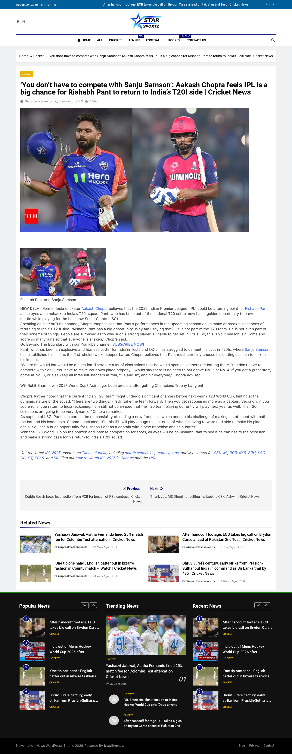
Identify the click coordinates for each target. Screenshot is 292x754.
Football (153, 40)
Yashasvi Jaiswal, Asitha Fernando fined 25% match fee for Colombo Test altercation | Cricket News (144, 671)
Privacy (254, 745)
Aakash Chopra (94, 308)
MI (225, 453)
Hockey (175, 38)
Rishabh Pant (256, 308)
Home (86, 40)
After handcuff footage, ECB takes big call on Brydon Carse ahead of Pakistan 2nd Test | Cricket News (176, 4)
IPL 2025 (52, 453)
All (100, 40)
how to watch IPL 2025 (95, 458)
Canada (127, 458)
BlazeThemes (113, 745)
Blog (242, 745)
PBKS (39, 458)
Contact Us (196, 40)
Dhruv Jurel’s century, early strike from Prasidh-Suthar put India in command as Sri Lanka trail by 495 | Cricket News (224, 568)
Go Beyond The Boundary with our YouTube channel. (66, 344)
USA (152, 458)
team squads (167, 453)
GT (30, 458)
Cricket (115, 40)
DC (22, 458)
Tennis (135, 38)
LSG (261, 453)
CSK (217, 453)
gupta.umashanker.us (39, 101)
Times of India (94, 453)
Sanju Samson (257, 349)
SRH (251, 453)
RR (55, 458)
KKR (242, 453)
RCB (233, 453)
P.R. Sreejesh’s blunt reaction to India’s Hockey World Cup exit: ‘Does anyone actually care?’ (151, 705)
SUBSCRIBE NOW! (128, 344)
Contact (269, 745)
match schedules (139, 453)
